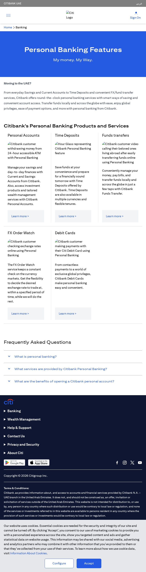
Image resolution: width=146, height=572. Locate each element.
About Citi (15, 453)
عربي (139, 3)
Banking (14, 411)
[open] (8, 15)
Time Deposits (67, 135)
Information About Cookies (28, 553)
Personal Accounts (24, 135)
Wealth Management (23, 419)
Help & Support (19, 428)
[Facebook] (117, 462)
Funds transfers (115, 135)
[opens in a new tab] (14, 462)
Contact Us (16, 436)
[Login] (136, 12)
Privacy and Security (23, 444)
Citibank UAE (12, 3)
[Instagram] (124, 462)
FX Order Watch (21, 233)
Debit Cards (65, 233)
